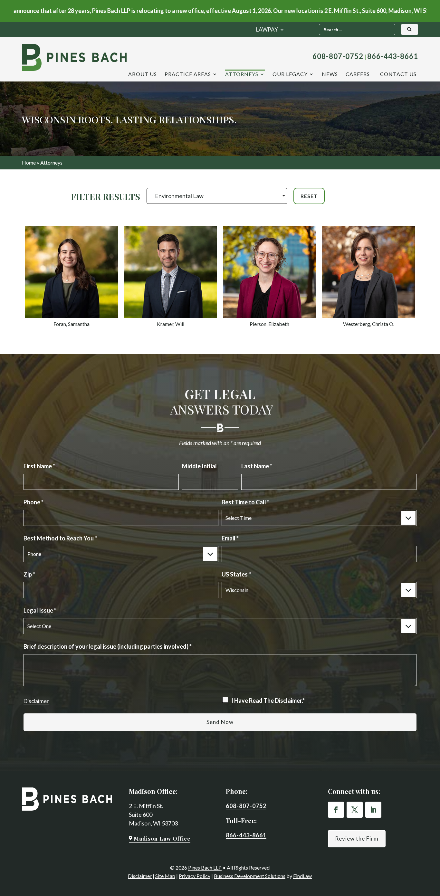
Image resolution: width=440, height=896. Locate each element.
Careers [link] (358, 74)
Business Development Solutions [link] (249, 876)
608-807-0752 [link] (337, 56)
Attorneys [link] (241, 74)
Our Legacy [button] (290, 74)
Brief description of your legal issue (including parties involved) (108, 646)
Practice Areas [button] (188, 74)
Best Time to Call (245, 502)
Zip (29, 574)
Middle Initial (199, 466)
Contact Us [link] (398, 74)
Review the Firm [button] (356, 838)
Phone (33, 502)
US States (236, 574)
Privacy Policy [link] (194, 876)
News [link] (330, 74)
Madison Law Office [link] (162, 838)
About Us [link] (142, 74)
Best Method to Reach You (60, 538)
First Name (39, 466)
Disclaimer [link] (140, 876)
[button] (336, 810)
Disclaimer (36, 701)
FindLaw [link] (302, 876)
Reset (309, 196)
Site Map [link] (165, 876)
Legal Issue (40, 610)
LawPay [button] (267, 30)
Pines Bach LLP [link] (205, 867)
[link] (74, 57)
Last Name (256, 466)
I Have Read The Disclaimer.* (268, 700)
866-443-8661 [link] (392, 56)
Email (230, 538)
